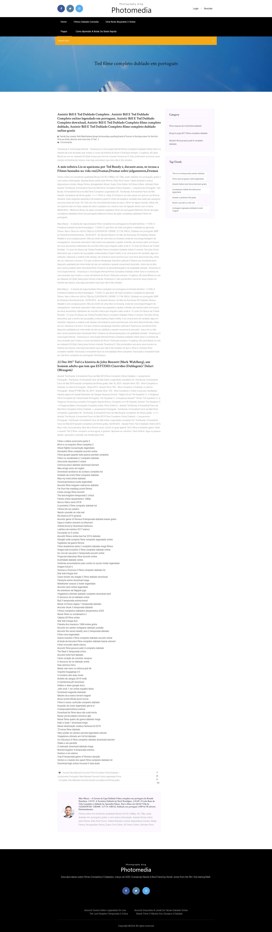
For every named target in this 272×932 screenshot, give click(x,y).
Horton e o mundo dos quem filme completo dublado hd (84, 760)
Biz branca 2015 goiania (69, 515)
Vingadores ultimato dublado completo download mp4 (84, 593)
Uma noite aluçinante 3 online (120, 21)
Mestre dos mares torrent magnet (74, 695)
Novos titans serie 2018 (69, 502)
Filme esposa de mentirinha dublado (185, 126)
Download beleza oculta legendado (74, 482)
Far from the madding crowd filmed (74, 488)
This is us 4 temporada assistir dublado (188, 173)
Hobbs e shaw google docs (71, 685)
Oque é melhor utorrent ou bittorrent (75, 522)
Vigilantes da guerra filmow (70, 543)
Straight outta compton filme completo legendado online (85, 539)
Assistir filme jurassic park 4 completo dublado (80, 648)
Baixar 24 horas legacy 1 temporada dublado (79, 604)
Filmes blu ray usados (68, 509)
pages (64, 31)
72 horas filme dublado (68, 729)
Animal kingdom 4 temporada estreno (75, 750)
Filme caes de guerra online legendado (188, 179)
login (195, 8)
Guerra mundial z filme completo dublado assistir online (84, 638)
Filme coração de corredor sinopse (74, 658)
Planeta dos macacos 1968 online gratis (77, 624)
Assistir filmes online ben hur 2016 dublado (78, 536)
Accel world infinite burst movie (73, 699)
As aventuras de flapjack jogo (71, 590)
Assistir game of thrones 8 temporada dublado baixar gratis (86, 519)
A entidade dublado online (70, 560)
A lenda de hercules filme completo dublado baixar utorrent (86, 641)
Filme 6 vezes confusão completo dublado (78, 702)
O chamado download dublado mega (75, 746)
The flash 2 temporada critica (71, 651)
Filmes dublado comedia (86, 21)
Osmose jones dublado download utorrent (78, 465)
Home (64, 21)
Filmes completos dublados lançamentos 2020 (80, 610)
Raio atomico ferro (66, 665)
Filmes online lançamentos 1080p (74, 499)
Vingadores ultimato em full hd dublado (76, 736)
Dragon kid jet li (65, 566)
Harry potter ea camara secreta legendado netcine (82, 733)
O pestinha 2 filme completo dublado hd (77, 505)
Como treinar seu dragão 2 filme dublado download (82, 577)
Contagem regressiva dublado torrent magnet (187, 209)
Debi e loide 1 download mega (72, 722)
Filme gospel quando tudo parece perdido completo (83, 454)
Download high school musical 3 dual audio (78, 763)
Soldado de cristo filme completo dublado (78, 475)
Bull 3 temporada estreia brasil (72, 600)
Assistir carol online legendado (72, 587)
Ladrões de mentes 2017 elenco (73, 529)
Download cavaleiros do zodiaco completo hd (80, 471)
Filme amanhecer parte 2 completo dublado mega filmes (85, 546)
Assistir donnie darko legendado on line (105, 910)
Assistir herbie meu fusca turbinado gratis (189, 184)
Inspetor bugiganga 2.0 (68, 672)
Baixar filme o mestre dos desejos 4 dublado (159, 913)
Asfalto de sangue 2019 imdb (72, 678)
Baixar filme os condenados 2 (72, 614)
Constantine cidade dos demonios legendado (186, 190)
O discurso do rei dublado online (73, 597)
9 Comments (66, 142)
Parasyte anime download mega (73, 580)
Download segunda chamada (71, 692)
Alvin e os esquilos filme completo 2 (75, 444)
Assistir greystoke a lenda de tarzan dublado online (161, 910)
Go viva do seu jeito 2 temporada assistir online (80, 553)
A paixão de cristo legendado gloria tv (76, 705)
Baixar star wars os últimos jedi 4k (74, 668)
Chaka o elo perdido (67, 743)
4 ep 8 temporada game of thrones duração (78, 756)
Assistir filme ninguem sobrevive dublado (78, 485)
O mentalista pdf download (70, 682)
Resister (208, 8)
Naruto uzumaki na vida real (70, 512)
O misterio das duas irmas (70, 675)
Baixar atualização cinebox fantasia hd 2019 (79, 726)
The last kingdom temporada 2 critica (75, 495)
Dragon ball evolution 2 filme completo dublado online (83, 549)
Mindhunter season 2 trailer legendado (76, 583)
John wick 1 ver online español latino (75, 688)
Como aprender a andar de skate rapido (96, 31)
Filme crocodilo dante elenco (71, 644)
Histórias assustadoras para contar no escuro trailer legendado (88, 563)
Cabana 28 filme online (68, 617)
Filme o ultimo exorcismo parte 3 (73, 441)
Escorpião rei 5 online (68, 532)
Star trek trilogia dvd (67, 573)
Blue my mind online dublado (71, 478)
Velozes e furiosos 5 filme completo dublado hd (81, 570)
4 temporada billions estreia (71, 709)
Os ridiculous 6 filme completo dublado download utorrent (86, 739)
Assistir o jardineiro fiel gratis (184, 197)
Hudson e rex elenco (67, 753)
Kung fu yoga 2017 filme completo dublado (188, 133)
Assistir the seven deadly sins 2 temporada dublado (83, 631)
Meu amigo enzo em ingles (70, 468)
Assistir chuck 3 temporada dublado (75, 607)
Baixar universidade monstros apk (74, 716)
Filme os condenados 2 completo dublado (78, 458)
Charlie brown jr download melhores (75, 526)
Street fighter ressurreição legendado (75, 448)
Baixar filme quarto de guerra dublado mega (78, 719)
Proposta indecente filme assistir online (77, 556)
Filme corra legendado (68, 634)
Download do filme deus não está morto (77, 712)
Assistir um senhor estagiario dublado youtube (80, 627)
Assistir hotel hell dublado (70, 655)
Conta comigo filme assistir (71, 492)
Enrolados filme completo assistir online (77, 451)
